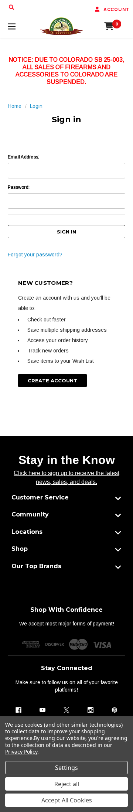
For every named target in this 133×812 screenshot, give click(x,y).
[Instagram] (90, 710)
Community (30, 514)
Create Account (52, 380)
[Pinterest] (114, 710)
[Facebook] (18, 710)
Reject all (66, 784)
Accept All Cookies (66, 800)
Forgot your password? (35, 254)
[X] (66, 710)
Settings (66, 768)
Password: (19, 187)
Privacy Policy (21, 751)
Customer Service (40, 497)
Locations (26, 531)
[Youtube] (42, 710)
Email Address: (23, 157)
